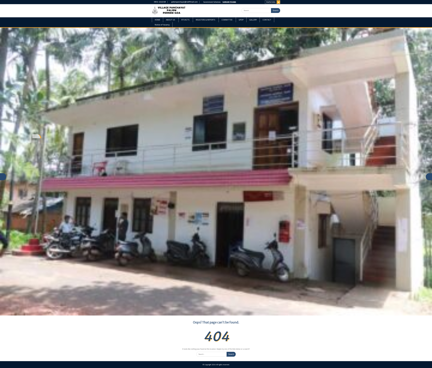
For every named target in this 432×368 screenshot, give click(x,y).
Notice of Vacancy (162, 24)
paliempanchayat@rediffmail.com (184, 2)
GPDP (241, 20)
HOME (157, 20)
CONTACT (267, 20)
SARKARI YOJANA (229, 2)
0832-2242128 (160, 2)
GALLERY (253, 20)
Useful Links (270, 2)
